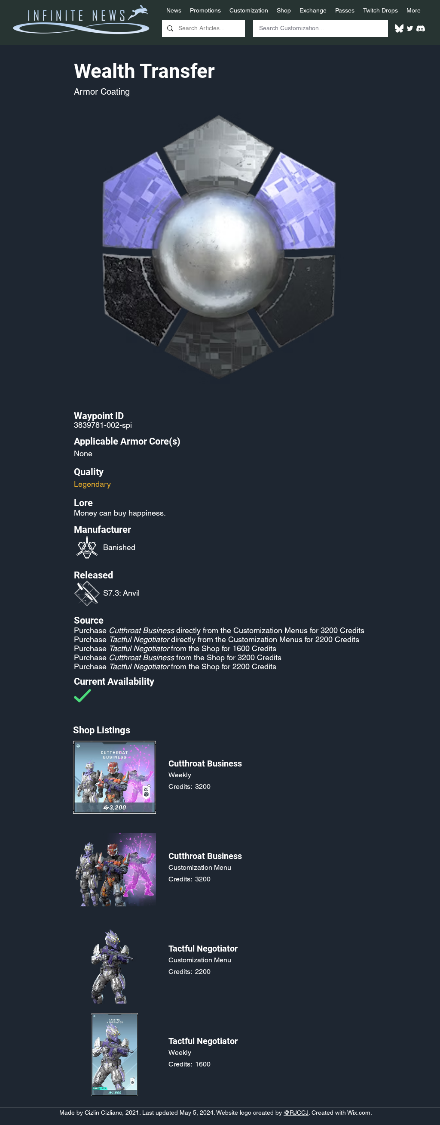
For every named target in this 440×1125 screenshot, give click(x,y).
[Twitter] (410, 28)
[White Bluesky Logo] (399, 28)
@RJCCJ (296, 1112)
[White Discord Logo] (420, 28)
